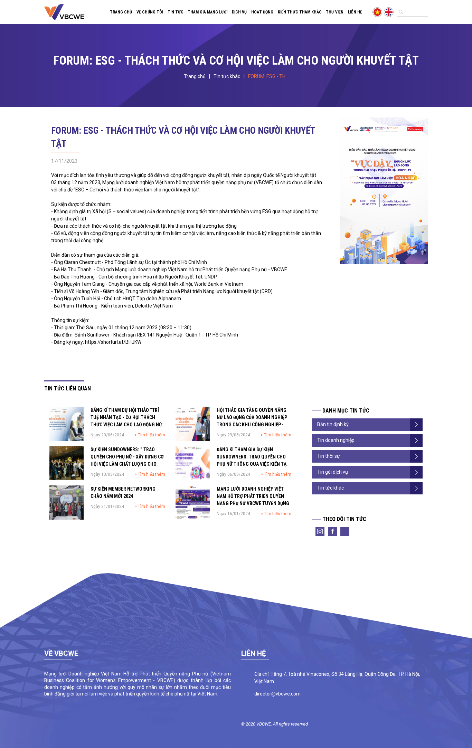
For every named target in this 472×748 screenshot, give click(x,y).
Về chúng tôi (149, 12)
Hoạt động (262, 12)
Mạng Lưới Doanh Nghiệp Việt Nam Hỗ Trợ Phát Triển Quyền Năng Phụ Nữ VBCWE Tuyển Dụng (253, 496)
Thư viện (334, 12)
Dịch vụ (239, 12)
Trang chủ (121, 12)
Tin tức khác (227, 76)
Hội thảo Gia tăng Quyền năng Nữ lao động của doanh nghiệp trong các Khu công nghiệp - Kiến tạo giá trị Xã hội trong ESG (252, 424)
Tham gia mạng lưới (207, 12)
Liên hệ (355, 12)
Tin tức (175, 12)
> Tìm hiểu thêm (149, 435)
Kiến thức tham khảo (300, 12)
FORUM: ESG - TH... (268, 76)
